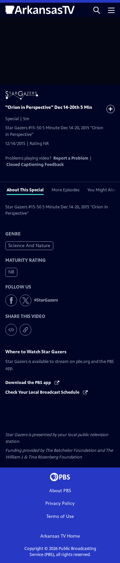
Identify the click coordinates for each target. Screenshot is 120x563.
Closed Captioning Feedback (35, 164)
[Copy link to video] (25, 330)
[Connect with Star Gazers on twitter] (25, 300)
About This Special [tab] (25, 190)
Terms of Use (60, 516)
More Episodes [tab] (65, 190)
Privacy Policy (60, 503)
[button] (97, 10)
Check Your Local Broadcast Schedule (42, 392)
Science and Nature (29, 245)
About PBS (60, 491)
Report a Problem (70, 158)
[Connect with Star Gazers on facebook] (11, 300)
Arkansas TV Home (60, 536)
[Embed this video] (11, 330)
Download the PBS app (28, 382)
